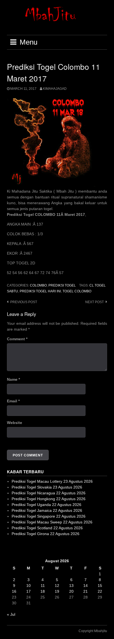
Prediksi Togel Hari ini (40, 291)
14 (85, 585)
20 (71, 591)
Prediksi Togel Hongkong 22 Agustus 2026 (49, 499)
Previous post (23, 302)
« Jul (11, 614)
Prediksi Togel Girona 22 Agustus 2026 (45, 533)
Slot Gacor (16, 547)
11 (43, 585)
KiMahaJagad (55, 89)
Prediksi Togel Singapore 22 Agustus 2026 (49, 516)
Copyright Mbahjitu (93, 631)
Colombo (38, 285)
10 (28, 585)
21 (85, 591)
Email (13, 401)
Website (14, 422)
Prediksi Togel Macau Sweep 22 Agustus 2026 (52, 522)
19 (57, 591)
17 (28, 591)
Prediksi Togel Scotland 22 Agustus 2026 (47, 528)
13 (71, 585)
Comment (17, 339)
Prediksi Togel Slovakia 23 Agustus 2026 (47, 487)
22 (100, 591)
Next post (94, 302)
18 (42, 591)
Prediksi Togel (62, 285)
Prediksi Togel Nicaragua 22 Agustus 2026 (49, 493)
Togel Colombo (77, 291)
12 (57, 585)
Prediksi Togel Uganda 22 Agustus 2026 (46, 504)
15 (100, 585)
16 (14, 591)
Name (13, 379)
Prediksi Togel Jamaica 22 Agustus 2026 (47, 510)
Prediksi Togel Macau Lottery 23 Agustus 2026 (52, 481)
